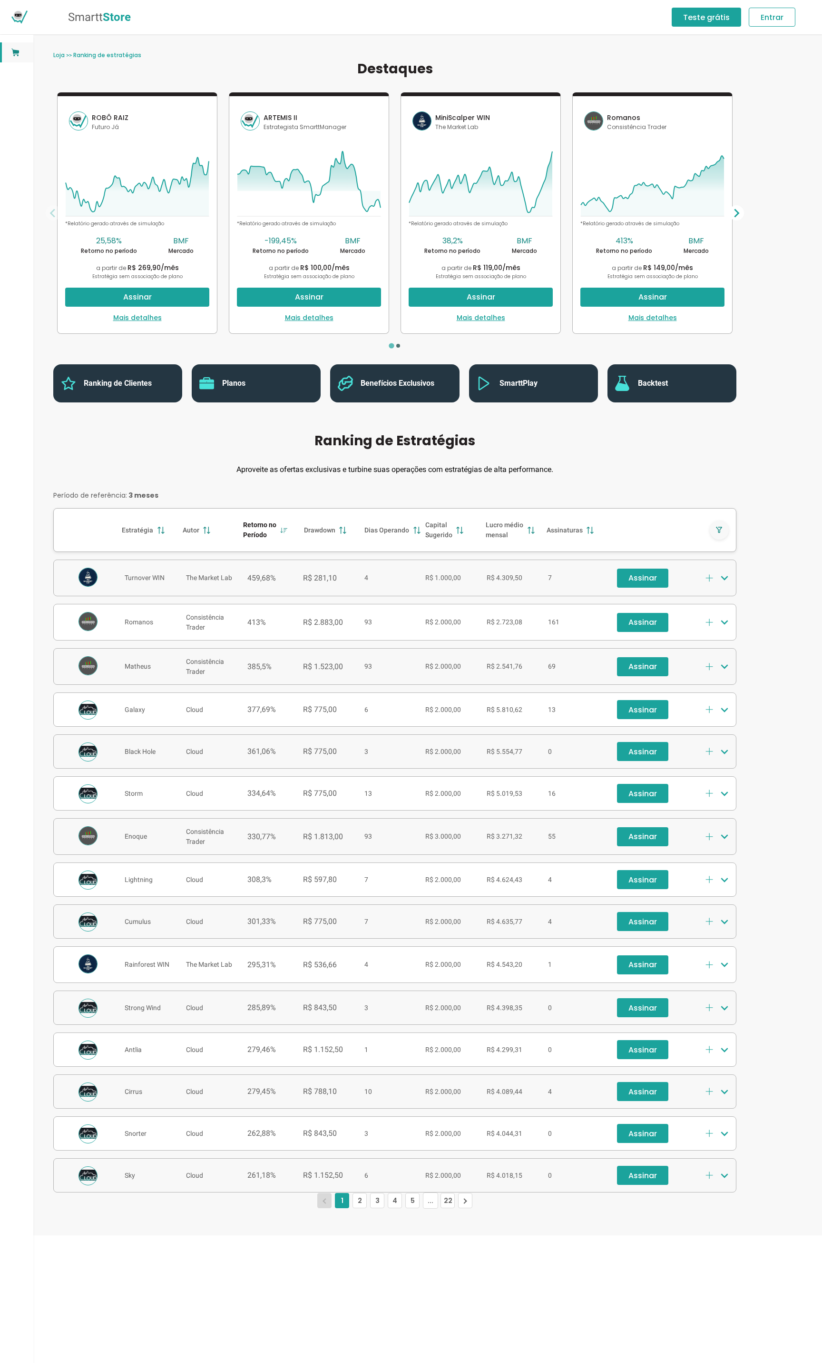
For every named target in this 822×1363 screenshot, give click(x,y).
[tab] (391, 345)
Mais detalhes (137, 317)
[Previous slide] (53, 212)
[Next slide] (736, 212)
